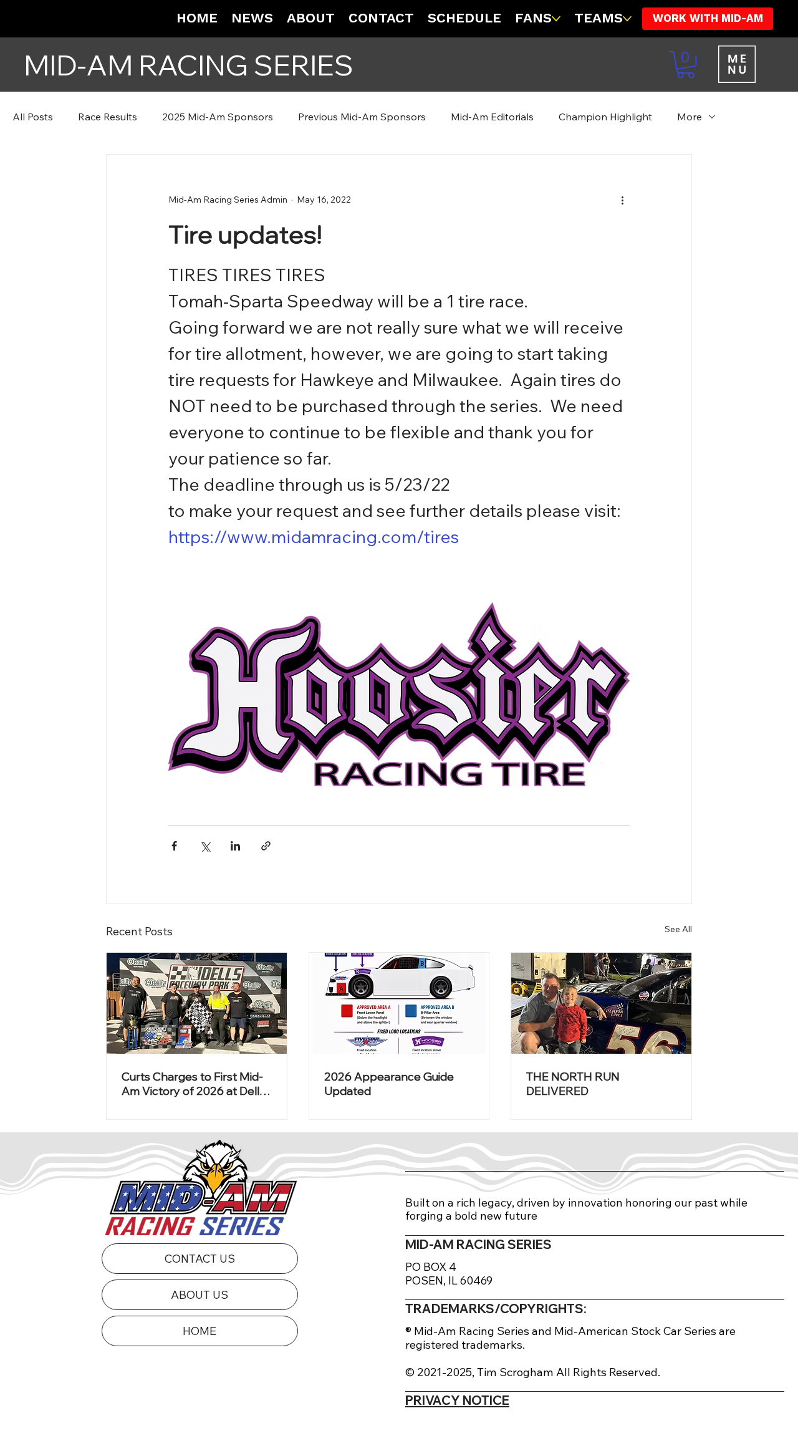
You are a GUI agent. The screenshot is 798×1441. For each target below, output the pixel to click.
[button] (686, 64)
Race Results (107, 116)
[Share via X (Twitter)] (205, 846)
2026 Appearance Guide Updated (389, 1083)
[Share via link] (266, 846)
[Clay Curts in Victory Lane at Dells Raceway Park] (197, 1003)
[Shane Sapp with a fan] (601, 1003)
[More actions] (622, 199)
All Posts (32, 116)
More (689, 116)
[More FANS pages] (556, 18)
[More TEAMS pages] (627, 18)
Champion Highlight (605, 116)
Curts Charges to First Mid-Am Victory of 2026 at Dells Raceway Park (193, 1083)
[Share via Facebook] (174, 846)
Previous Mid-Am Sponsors (362, 116)
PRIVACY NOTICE (457, 1400)
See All (678, 929)
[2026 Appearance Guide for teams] (399, 1003)
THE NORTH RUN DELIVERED (573, 1083)
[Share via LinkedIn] (235, 846)
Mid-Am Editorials (492, 116)
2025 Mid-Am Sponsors (217, 116)
